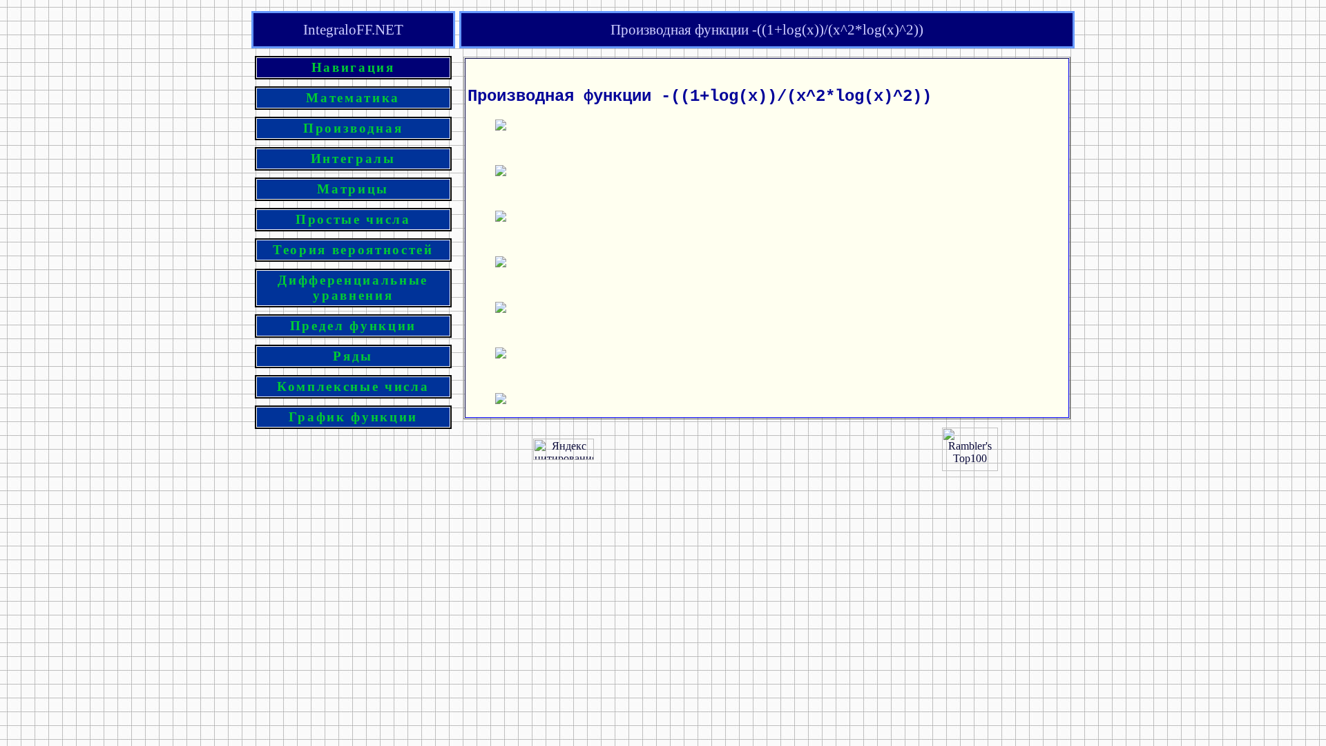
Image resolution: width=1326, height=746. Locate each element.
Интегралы (353, 158)
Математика (353, 97)
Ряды (353, 356)
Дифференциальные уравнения (353, 288)
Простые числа (353, 219)
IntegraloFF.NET (353, 29)
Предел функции (353, 325)
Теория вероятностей (353, 249)
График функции (353, 417)
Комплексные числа (353, 386)
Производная (353, 128)
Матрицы (353, 189)
